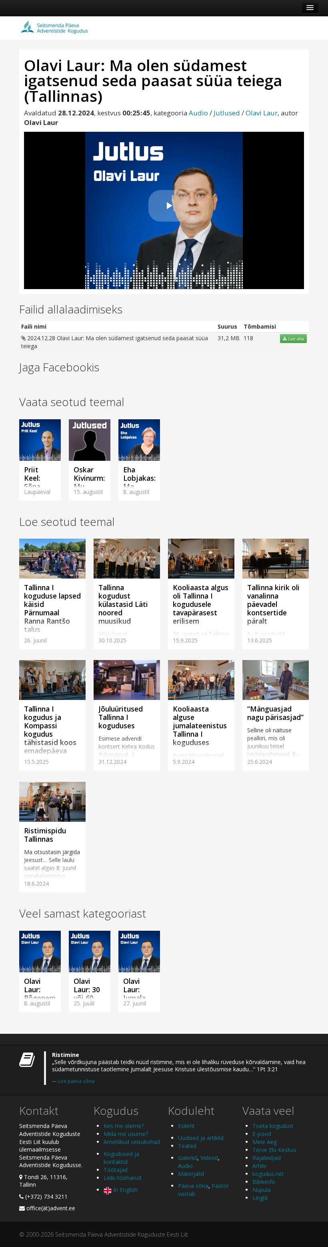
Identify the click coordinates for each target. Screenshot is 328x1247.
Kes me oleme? (124, 1126)
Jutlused (227, 112)
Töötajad (116, 1170)
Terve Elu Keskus (274, 1150)
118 (248, 338)
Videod (209, 1158)
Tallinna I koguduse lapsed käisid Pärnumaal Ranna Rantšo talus (52, 608)
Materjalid (191, 1174)
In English (125, 1189)
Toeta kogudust (273, 1126)
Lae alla (295, 338)
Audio (198, 112)
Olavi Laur (262, 112)
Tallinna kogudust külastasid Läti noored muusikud (123, 604)
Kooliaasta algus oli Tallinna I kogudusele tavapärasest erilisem (200, 604)
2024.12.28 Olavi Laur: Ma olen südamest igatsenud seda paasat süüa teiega (114, 342)
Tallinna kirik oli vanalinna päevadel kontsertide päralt (273, 604)
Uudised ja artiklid (201, 1138)
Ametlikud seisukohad (132, 1142)
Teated (187, 1146)
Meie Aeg (264, 1142)
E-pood (261, 1134)
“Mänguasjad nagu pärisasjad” (275, 713)
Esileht (186, 1126)
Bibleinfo (263, 1182)
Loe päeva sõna (76, 1081)
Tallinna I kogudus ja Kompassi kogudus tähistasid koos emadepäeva (50, 729)
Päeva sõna (193, 1186)
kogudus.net (268, 1174)
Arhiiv (259, 1166)
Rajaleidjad (266, 1158)
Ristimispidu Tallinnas (45, 835)
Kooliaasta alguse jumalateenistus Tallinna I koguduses (200, 725)
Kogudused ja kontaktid (121, 1158)
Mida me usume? (126, 1134)
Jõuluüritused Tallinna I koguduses (120, 717)
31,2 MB (229, 338)
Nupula (261, 1189)
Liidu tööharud (122, 1178)
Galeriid (187, 1158)
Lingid (260, 1197)
